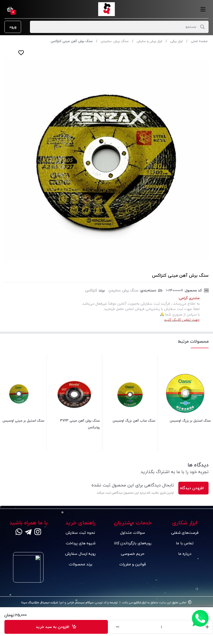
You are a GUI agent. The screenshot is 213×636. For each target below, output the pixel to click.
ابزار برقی (176, 41)
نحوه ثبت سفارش (80, 532)
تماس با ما (185, 543)
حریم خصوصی (132, 553)
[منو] (203, 9)
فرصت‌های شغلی (185, 532)
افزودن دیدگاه (192, 487)
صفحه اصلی (199, 41)
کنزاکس (91, 290)
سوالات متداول (132, 532)
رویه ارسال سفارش (80, 553)
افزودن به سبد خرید (54, 626)
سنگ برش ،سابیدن (115, 41)
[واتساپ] (19, 532)
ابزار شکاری (139, 602)
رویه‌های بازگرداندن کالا (132, 543)
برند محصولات (80, 564)
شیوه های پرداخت (80, 543)
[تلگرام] (28, 532)
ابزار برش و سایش (149, 41)
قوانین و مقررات (132, 564)
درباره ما (184, 553)
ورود (12, 26)
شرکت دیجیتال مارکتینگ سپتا (39, 602)
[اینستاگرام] (37, 532)
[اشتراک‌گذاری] (32, 52)
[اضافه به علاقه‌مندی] (21, 52)
